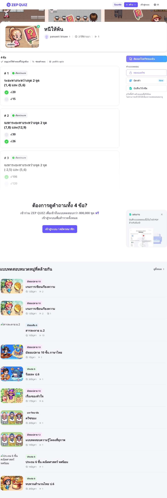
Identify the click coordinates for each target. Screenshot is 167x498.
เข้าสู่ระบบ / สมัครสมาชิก (59, 229)
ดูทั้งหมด (158, 269)
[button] (146, 228)
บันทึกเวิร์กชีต (140, 88)
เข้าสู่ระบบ (145, 4)
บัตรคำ (148, 80)
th (158, 4)
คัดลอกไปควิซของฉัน (144, 58)
